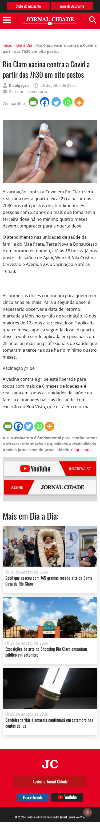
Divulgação (19, 85)
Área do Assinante (72, 6)
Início (7, 45)
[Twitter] (56, 102)
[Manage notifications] (87, 812)
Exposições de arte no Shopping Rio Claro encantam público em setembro (46, 652)
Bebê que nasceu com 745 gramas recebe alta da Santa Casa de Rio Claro (49, 581)
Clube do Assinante (28, 6)
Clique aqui (81, 449)
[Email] (34, 102)
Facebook (33, 797)
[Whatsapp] (68, 102)
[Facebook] (45, 102)
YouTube (50, 468)
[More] (79, 102)
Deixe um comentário (28, 91)
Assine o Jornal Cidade (50, 781)
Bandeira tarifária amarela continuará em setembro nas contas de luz (49, 723)
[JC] (50, 764)
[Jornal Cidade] (50, 21)
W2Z (83, 817)
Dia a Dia (24, 45)
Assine (50, 487)
